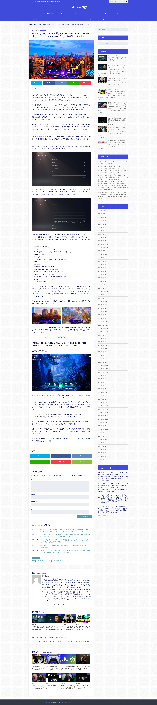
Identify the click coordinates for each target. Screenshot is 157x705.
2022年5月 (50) (102, 348)
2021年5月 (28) (102, 389)
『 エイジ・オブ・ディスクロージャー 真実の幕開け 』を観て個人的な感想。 (117, 59)
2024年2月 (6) (102, 278)
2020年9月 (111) (103, 416)
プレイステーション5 (59, 560)
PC (62, 19)
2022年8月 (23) (102, 338)
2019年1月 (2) (102, 459)
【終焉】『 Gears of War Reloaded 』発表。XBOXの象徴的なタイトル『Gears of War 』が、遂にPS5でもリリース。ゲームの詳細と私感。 (65, 551)
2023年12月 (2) (102, 284)
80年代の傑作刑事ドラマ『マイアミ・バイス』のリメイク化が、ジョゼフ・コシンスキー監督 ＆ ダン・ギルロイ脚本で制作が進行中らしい (112, 132)
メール (34, 501)
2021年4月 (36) (102, 392)
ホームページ (35, 13)
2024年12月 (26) (103, 244)
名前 (33, 494)
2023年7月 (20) (102, 301)
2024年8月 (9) (102, 258)
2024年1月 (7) (102, 281)
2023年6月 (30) (102, 305)
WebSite (58, 605)
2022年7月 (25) (102, 342)
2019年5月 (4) (102, 453)
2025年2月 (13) (102, 237)
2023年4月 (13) (102, 311)
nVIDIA (76, 19)
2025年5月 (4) (102, 227)
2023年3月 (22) (102, 315)
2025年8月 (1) (102, 217)
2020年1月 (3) (102, 443)
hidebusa (45, 576)
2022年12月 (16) (103, 325)
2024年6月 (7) (102, 264)
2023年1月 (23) (102, 321)
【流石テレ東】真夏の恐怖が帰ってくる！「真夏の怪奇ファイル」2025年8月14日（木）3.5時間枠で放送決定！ (113, 144)
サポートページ (54, 337)
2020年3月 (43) (102, 436)
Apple (103, 19)
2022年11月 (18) (103, 328)
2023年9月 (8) (102, 295)
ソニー (49, 560)
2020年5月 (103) (103, 429)
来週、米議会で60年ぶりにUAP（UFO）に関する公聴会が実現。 (50, 637)
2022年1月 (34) (102, 362)
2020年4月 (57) (102, 432)
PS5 (34, 560)
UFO (117, 13)
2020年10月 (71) (103, 412)
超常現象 (35, 19)
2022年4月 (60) (102, 352)
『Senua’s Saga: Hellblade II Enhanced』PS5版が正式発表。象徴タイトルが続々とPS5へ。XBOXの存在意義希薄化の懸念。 (64, 541)
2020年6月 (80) (102, 426)
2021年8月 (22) (102, 379)
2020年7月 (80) (102, 422)
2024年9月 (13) (102, 254)
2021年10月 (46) (103, 372)
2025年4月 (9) (102, 231)
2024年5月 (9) (102, 268)
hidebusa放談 (78, 7)
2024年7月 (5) (102, 261)
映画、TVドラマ (49, 19)
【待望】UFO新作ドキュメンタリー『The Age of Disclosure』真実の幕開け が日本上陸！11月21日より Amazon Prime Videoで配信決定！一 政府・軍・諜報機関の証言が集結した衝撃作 (112, 108)
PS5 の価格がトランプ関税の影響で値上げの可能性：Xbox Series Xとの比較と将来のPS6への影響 (64, 546)
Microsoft (103, 13)
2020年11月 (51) (103, 409)
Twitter (65, 605)
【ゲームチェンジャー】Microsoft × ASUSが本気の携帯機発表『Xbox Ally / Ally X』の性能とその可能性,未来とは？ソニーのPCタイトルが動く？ (65, 535)
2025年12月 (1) (102, 210)
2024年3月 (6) (102, 274)
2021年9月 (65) (102, 375)
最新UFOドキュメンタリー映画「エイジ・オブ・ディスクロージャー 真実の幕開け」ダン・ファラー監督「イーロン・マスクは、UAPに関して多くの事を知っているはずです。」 (112, 70)
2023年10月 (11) (103, 291)
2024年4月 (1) (102, 271)
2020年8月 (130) (103, 419)
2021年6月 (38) (102, 385)
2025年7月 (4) (102, 220)
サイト (33, 509)
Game (76, 13)
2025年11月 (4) (102, 214)
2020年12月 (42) (103, 406)
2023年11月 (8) (102, 288)
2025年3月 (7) (102, 234)
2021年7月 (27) (102, 382)
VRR (44, 560)
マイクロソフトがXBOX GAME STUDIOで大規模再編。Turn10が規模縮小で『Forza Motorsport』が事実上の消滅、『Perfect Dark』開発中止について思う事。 (64, 530)
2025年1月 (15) (102, 241)
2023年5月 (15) (102, 308)
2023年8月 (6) (102, 298)
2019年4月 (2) (102, 456)
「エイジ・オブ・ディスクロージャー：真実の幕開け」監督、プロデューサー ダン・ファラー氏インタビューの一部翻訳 (113, 82)
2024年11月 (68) (103, 247)
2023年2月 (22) (102, 318)
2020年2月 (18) (102, 439)
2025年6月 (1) (102, 224)
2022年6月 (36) (102, 345)
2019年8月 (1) (102, 446)
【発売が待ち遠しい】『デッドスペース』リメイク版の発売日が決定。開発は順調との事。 (65, 642)
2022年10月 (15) (103, 332)
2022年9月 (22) (102, 335)
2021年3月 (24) (102, 395)
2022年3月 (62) (102, 355)
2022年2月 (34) (102, 358)
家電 (90, 19)
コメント (34, 480)
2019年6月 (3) (102, 449)
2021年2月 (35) (102, 399)
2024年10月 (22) (103, 251)
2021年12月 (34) (103, 365)
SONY (89, 13)
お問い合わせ (63, 13)
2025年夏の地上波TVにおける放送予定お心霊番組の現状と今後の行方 (117, 121)
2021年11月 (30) (103, 369)
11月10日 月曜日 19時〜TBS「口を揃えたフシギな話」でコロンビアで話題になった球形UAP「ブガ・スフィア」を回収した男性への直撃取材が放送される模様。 (112, 94)
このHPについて (49, 13)
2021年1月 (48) (102, 402)
